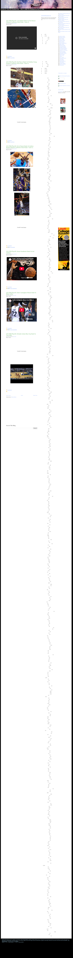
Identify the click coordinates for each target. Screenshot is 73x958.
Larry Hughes (45, 591)
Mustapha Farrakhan (47, 685)
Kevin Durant (12, 247)
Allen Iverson (45, 101)
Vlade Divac (45, 908)
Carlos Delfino (45, 202)
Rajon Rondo (45, 737)
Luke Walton (45, 612)
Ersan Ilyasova (46, 375)
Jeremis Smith (45, 478)
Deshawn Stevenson (47, 316)
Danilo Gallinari (46, 267)
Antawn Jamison (46, 125)
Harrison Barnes (46, 415)
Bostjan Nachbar (46, 170)
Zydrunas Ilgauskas (46, 935)
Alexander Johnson (46, 95)
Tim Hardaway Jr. (46, 870)
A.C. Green (45, 78)
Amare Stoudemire (13, 288)
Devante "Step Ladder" (47, 320)
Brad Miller (45, 172)
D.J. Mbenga (45, 255)
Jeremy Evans (45, 480)
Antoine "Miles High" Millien (48, 136)
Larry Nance (45, 593)
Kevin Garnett (45, 561)
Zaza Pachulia (45, 934)
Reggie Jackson (46, 752)
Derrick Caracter (46, 309)
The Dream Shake (62, 211)
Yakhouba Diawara (46, 927)
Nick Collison (45, 700)
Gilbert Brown (45, 398)
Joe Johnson (45, 499)
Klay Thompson (46, 569)
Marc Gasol (45, 619)
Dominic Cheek (46, 335)
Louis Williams (46, 608)
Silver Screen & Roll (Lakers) (64, 207)
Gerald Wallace (46, 393)
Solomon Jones (46, 830)
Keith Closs (45, 547)
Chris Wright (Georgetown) (48, 235)
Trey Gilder (45, 889)
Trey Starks (45, 891)
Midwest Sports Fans (62, 202)
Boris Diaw (45, 168)
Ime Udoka (45, 424)
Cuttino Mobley (46, 254)
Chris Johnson (46, 222)
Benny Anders (45, 156)
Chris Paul (45, 228)
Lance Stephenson (46, 585)
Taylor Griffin (45, 848)
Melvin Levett (45, 661)
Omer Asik (45, 708)
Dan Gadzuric (45, 266)
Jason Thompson (46, 465)
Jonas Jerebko (46, 513)
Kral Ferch (45, 572)
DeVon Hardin (45, 327)
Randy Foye (45, 742)
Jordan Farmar (46, 520)
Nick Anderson (46, 699)
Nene (44, 696)
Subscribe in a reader (62, 73)
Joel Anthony (45, 501)
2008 (43, 73)
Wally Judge (45, 912)
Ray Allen (45, 748)
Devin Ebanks (45, 324)
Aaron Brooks (45, 80)
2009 (43, 71)
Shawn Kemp (45, 823)
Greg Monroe (45, 405)
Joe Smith (45, 500)
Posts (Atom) (13, 397)
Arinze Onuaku (46, 143)
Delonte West (45, 294)
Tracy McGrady (46, 881)
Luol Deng (45, 614)
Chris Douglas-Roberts (47, 218)
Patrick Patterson (46, 715)
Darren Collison (46, 281)
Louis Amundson (46, 607)
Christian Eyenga (46, 236)
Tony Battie (45, 879)
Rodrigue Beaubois (46, 779)
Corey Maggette (46, 244)
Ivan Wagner (45, 430)
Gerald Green (45, 390)
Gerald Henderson (46, 392)
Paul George (45, 719)
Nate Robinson (46, 687)
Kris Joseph (45, 574)
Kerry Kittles (45, 558)
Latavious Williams (46, 596)
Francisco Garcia (46, 381)
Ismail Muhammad (46, 427)
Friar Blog (60, 190)
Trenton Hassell (46, 885)
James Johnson (46, 446)
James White (45, 451)
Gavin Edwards (46, 388)
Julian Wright (45, 538)
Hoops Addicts (61, 193)
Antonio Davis (45, 140)
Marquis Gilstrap (46, 643)
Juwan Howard (46, 542)
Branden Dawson (46, 175)
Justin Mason (45, 541)
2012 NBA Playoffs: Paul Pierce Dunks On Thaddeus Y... (49, 48)
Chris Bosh (45, 217)
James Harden (46, 444)
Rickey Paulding (46, 761)
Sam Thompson (46, 800)
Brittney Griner (45, 186)
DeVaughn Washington (47, 321)
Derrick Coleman (46, 310)
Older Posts (35, 395)
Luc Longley (45, 610)
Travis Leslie (45, 883)
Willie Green (45, 921)
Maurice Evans (46, 657)
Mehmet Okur (45, 660)
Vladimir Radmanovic (47, 910)
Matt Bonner (45, 652)
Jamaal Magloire (46, 439)
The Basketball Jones (62, 209)
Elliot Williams (45, 366)
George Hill (45, 389)
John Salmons (45, 509)
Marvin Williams (46, 649)
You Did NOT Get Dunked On (48, 931)
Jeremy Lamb (45, 481)
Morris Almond (45, 684)
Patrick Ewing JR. (46, 714)
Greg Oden (45, 407)
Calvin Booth (45, 197)
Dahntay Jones (46, 259)
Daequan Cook (46, 258)
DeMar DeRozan (46, 296)
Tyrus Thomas (45, 902)
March (44, 63)
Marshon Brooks (46, 646)
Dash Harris (45, 285)
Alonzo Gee (45, 102)
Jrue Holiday (45, 536)
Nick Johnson (45, 702)
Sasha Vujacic (45, 806)
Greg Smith (45, 408)
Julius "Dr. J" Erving (46, 539)
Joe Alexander (45, 497)
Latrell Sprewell (46, 597)
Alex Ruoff (45, 94)
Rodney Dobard (46, 773)
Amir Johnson (45, 109)
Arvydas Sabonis (46, 147)
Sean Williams (45, 811)
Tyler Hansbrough (46, 896)
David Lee (45, 286)
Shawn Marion (46, 825)
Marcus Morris (45, 630)
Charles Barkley (46, 212)
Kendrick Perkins (46, 551)
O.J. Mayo (45, 707)
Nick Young (45, 703)
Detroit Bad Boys (62, 188)
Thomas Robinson (46, 863)
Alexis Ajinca (45, 97)
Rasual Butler (45, 746)
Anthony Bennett (46, 126)
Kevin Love (45, 564)
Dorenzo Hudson (46, 346)
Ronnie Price (45, 784)
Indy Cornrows (61, 196)
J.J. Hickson (45, 431)
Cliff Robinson (45, 239)
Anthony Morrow (46, 129)
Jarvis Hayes (45, 457)
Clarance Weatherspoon (47, 237)
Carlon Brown (45, 199)
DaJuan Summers (46, 260)
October (45, 40)
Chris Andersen (46, 216)
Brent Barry (45, 182)
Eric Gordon (45, 373)
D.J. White (45, 256)
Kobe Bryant (45, 570)
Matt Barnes (45, 650)
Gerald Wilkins (46, 394)
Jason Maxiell (45, 459)
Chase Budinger (46, 214)
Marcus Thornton (46, 631)
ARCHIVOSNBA (61, 177)
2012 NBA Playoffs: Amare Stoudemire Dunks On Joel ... (49, 53)
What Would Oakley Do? (63, 213)
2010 (43, 70)
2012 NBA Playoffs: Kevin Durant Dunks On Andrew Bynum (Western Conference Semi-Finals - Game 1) (19, 146)
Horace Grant (45, 419)
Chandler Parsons (46, 208)
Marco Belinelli (46, 622)
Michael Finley (46, 666)
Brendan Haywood (46, 180)
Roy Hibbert (45, 787)
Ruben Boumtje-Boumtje (47, 788)
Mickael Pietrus (46, 670)
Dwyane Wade (46, 352)
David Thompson (46, 289)
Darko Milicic (45, 275)
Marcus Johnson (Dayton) (48, 627)
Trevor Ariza (45, 887)
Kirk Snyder (45, 568)
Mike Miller (45, 673)
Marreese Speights (46, 645)
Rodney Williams (46, 777)
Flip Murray (45, 379)
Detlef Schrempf (46, 319)
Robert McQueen (46, 767)
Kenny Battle (45, 554)
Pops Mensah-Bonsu (47, 731)
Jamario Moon (45, 440)
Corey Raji (45, 245)
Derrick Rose (45, 313)
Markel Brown (45, 639)
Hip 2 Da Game (63, 114)
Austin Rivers (45, 148)
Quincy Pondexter (46, 735)
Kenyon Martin (46, 555)
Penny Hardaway (46, 725)
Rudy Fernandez (46, 791)
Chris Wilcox (45, 232)
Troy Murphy (45, 892)
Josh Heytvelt (45, 528)
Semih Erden (45, 813)
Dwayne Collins (46, 350)
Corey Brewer (45, 243)
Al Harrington (45, 84)
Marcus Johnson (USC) (47, 629)
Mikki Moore (45, 676)
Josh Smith (45, 535)
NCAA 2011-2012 (46, 692)
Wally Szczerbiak (46, 914)
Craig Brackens (46, 251)
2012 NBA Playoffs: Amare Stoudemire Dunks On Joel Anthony (20, 252)
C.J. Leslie (45, 194)
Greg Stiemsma (46, 409)
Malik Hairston (45, 616)
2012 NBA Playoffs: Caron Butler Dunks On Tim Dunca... (49, 45)
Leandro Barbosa (46, 599)
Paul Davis (45, 718)
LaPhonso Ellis (46, 588)
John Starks (45, 511)
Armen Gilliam (45, 144)
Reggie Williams (46, 754)
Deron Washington (46, 305)
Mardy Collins (45, 633)
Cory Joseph (45, 248)
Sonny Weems (46, 832)
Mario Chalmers (46, 634)
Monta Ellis (45, 681)
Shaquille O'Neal (46, 821)
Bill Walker (45, 159)
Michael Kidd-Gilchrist (47, 669)
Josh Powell (45, 532)
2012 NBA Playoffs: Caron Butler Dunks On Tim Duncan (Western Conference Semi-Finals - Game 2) (20, 21)
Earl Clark (45, 354)
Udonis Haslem (46, 904)
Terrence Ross (46, 855)
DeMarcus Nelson (46, 298)
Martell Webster (46, 647)
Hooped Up (61, 192)
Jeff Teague (45, 476)
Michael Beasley (46, 665)
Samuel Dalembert (46, 804)
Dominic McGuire (46, 336)
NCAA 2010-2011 (46, 691)
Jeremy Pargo (45, 482)
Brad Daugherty (46, 171)
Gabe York (45, 385)
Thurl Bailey (45, 866)
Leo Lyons (45, 603)
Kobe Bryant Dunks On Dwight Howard (63, 18)
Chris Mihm (45, 225)
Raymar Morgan (46, 750)
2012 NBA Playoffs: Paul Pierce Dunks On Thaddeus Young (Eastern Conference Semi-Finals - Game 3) (21, 62)
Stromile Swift (45, 844)
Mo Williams (45, 679)
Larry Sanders (45, 595)
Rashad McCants (46, 744)
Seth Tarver (45, 817)
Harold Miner (45, 413)
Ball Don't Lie (61, 178)
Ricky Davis (45, 763)
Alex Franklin (45, 91)
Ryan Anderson (46, 795)
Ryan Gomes (45, 796)
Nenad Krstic (45, 695)
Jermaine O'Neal (46, 484)
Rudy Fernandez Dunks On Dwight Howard (64, 24)
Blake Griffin (45, 162)
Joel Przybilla (45, 503)
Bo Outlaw (45, 164)
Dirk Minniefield (46, 331)
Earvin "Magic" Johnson (47, 355)
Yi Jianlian (45, 930)
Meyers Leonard (46, 664)
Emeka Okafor (45, 369)
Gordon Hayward (46, 402)
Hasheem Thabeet (46, 416)
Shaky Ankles (61, 206)
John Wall (45, 512)
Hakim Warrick (46, 412)
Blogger (17, 941)
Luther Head (45, 615)
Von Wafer (45, 911)
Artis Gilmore (45, 145)
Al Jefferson (45, 87)
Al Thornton (45, 88)
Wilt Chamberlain (46, 925)
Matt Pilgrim (45, 653)
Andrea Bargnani (46, 117)
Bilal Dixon (45, 157)
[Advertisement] (22, 15)
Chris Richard (45, 229)
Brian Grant (45, 185)
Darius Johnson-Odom (47, 273)
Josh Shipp (45, 534)
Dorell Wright (45, 344)
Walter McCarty (46, 915)
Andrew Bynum (46, 122)
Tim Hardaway (46, 869)
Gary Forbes (45, 386)
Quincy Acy (45, 734)
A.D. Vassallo (45, 79)
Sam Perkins (45, 799)
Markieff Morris (46, 641)
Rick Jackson (45, 760)
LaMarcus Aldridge (46, 584)
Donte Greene (45, 343)
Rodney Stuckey (46, 776)
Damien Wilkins (46, 264)
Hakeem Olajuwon (46, 411)
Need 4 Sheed (61, 205)
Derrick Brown (45, 308)
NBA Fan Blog (61, 203)
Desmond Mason (46, 317)
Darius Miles (45, 274)
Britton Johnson (46, 187)
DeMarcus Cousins (46, 297)
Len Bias (44, 601)
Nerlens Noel (45, 698)
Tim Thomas (45, 872)
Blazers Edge (61, 181)
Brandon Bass (45, 176)
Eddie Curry (45, 359)
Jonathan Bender (46, 516)
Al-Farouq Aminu (46, 90)
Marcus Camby (46, 623)
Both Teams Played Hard (63, 182)
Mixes (44, 677)
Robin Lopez (45, 769)
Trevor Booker (45, 888)
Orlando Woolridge (46, 711)
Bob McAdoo (45, 166)
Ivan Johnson (45, 428)
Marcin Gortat (45, 620)
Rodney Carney (46, 772)
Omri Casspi (45, 710)
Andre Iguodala (46, 114)
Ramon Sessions (46, 739)
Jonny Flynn (45, 518)
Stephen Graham (46, 837)
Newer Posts (8, 395)
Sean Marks (45, 810)
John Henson (45, 508)
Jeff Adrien (45, 470)
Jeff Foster (45, 471)
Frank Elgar (45, 382)
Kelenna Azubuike (46, 549)
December (45, 37)
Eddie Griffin (45, 360)
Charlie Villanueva (46, 213)
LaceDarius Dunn (46, 581)
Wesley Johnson (46, 916)
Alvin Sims (45, 106)
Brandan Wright (46, 174)
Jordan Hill (45, 523)
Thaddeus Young (46, 860)
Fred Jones (45, 383)
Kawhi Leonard (46, 546)
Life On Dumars (61, 200)
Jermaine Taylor (46, 485)
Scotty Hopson (46, 809)
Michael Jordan (46, 668)
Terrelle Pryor (45, 850)
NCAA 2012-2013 (46, 693)
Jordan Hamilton (46, 522)
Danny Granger (46, 268)
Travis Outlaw (45, 884)
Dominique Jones (46, 339)
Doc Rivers (45, 333)
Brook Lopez (45, 189)
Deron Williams (46, 306)
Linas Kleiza (45, 605)
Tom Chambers (46, 876)
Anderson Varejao (46, 110)
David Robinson (46, 287)
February (45, 64)
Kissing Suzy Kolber (62, 197)
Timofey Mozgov (46, 873)
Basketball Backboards (63, 179)
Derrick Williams (46, 314)
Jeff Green (45, 473)
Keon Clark (45, 557)
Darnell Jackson (46, 277)
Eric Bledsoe (45, 371)
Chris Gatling (45, 220)
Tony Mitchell (45, 880)
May (44, 43)
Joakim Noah (45, 494)
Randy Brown (45, 741)
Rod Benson (45, 771)
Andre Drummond (46, 113)
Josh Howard (45, 530)
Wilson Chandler (46, 923)
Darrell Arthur (45, 278)
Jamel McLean (46, 442)
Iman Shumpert (46, 423)
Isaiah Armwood (46, 425)
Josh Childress (46, 527)
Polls (44, 730)
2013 (43, 34)
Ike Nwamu (45, 421)
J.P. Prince (45, 432)
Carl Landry (45, 198)
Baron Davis (45, 152)
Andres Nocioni (46, 120)
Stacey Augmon (46, 834)
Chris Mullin (45, 226)
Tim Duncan (45, 868)
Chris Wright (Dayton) (47, 233)
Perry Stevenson (46, 726)
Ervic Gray (45, 377)
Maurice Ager (45, 656)
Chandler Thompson (47, 209)
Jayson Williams (46, 469)
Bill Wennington (46, 160)
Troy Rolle (45, 893)
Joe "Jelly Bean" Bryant (47, 496)
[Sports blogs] (62, 83)
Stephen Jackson (46, 838)
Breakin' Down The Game (63, 183)
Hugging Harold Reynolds (63, 195)
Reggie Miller (45, 753)
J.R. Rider (45, 435)
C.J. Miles (45, 195)
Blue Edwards (45, 163)
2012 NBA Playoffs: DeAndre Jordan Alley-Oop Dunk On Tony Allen (21, 334)
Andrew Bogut (45, 121)
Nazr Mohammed (46, 688)
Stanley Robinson (46, 836)
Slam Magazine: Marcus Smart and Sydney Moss (68, 101)
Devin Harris (45, 325)
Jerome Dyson (46, 486)
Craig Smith (45, 252)
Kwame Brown (46, 578)
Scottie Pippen (46, 807)
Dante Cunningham (13, 329)
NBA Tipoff (60, 204)
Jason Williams (46, 466)
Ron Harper (45, 781)
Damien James (46, 263)
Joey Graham (45, 505)
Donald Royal (45, 342)
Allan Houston (45, 99)
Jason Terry (45, 463)
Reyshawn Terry (46, 757)
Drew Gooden (45, 347)
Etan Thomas (45, 378)
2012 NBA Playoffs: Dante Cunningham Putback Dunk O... (49, 56)
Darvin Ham (45, 283)
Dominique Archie (46, 337)
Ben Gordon (45, 153)
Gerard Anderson (46, 396)
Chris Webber (45, 231)
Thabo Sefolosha (46, 859)
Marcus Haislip (46, 626)
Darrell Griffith (45, 279)
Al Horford (45, 86)
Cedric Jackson (46, 206)
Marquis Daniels (46, 642)
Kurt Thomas (45, 577)
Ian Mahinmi (45, 420)
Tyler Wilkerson (46, 899)
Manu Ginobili (45, 618)
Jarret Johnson (46, 455)
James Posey (45, 447)
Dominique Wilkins (46, 340)
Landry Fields (45, 587)
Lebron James (45, 600)
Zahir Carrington (46, 933)
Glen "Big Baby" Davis (47, 400)
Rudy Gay (45, 792)
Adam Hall (45, 82)
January (45, 66)
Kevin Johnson (46, 562)
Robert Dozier (45, 764)
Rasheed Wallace (46, 745)
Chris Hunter (45, 221)
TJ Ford (44, 875)
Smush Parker (45, 829)
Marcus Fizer (45, 624)
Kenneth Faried (46, 553)
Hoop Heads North (62, 191)
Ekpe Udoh (45, 363)
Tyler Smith (45, 898)
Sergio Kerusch (46, 815)
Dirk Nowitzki (45, 332)
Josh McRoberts (46, 531)
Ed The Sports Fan (63, 97)
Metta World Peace (46, 662)
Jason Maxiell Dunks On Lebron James (63, 26)
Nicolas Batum (46, 704)
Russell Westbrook (46, 794)
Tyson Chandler (46, 903)
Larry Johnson (45, 592)
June (44, 42)
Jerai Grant (45, 477)
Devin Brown (45, 323)
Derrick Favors (46, 312)
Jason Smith (45, 462)
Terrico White (45, 857)
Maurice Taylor (46, 658)
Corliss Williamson (46, 247)
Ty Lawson (45, 895)
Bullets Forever (61, 186)
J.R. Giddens (45, 434)
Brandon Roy (45, 178)
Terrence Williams (46, 856)
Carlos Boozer (45, 201)
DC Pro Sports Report (62, 187)
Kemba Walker (46, 550)
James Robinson (46, 448)
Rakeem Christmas (46, 738)
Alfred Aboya (45, 98)
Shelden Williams (46, 827)
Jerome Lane (45, 488)
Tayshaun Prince (46, 849)
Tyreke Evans (45, 900)
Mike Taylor (45, 675)
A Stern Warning (61, 175)
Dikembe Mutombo (46, 328)
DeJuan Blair (45, 293)
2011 (43, 68)
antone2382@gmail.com (46, 15)
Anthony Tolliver (46, 134)
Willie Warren (45, 922)
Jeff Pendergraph (46, 474)
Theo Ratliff (45, 861)
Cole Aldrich (45, 241)
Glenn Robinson (46, 401)
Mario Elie (45, 635)
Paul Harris (45, 721)
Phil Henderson (46, 729)
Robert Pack (45, 768)
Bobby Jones (45, 167)
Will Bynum (45, 919)
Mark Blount (45, 638)
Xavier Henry (45, 926)
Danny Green (45, 270)
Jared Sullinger (46, 454)
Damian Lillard (46, 262)
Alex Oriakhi (45, 92)
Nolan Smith (45, 706)
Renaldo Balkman (46, 756)
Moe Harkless (45, 680)
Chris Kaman (45, 224)
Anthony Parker (46, 130)
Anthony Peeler (46, 132)
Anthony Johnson (46, 128)
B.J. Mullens (45, 151)
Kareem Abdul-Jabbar (47, 543)
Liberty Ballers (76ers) (62, 199)
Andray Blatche (46, 111)
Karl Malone (45, 545)
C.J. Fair (44, 193)
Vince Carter (45, 907)
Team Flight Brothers (62, 208)
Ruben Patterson (46, 790)
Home (22, 395)
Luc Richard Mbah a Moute (48, 611)
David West (45, 290)
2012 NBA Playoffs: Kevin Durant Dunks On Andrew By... (49, 51)
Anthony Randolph (46, 133)
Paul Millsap (45, 722)
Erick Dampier (45, 374)
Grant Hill (45, 404)
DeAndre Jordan (46, 291)
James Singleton (46, 450)
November (45, 38)
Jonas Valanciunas (46, 515)
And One (60, 176)
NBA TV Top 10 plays (47, 689)
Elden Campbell (46, 365)
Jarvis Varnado (46, 458)
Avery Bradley (45, 149)
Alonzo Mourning (46, 103)
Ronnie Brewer (46, 783)
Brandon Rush (46, 179)
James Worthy (45, 453)
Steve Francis (45, 841)
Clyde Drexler (45, 240)
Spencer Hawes (46, 833)
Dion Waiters (45, 329)
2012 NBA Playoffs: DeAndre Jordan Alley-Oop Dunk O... (49, 59)
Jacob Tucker (45, 438)
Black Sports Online (62, 180)
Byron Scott (45, 191)
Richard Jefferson (46, 758)
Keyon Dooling (46, 566)
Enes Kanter (45, 370)
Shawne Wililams (46, 826)
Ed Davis (44, 356)
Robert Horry (45, 765)
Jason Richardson (46, 461)
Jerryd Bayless (46, 492)
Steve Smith (45, 842)
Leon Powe (45, 604)
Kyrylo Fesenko (46, 580)
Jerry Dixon (45, 489)
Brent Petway (45, 183)
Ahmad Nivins (45, 83)
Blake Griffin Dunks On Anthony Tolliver (63, 20)
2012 (43, 35)
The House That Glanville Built (64, 212)
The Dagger (61, 210)
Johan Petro (45, 507)
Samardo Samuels (46, 803)
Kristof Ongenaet (46, 576)
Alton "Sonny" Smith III (47, 105)
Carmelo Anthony (46, 203)
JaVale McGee (46, 467)
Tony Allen (45, 877)
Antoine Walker (46, 137)
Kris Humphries (46, 573)
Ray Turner (45, 749)
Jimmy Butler (45, 493)
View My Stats (61, 89)
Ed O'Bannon (45, 358)
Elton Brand (45, 367)
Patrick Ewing (45, 712)
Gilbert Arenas (45, 397)
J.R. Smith (45, 436)
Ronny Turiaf (45, 786)
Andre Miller (45, 115)
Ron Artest (45, 780)
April (44, 61)
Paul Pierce (45, 723)
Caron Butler (12, 57)
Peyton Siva (45, 727)
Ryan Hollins (45, 798)
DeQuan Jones (46, 301)
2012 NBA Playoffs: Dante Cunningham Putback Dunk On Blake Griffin (21, 293)
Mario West (45, 637)
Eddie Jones (45, 362)
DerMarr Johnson (46, 304)
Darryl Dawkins (46, 282)
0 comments (9, 56)
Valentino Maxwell (46, 906)
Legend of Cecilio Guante (63, 198)
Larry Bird (45, 589)
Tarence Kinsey (46, 846)
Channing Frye (46, 210)
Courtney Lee (45, 249)
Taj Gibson (45, 845)
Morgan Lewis (45, 683)
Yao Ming (45, 929)
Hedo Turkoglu (46, 417)
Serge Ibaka (45, 814)
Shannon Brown (46, 819)
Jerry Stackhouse (46, 490)
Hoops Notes (61, 194)
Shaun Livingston (46, 822)
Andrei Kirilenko (46, 118)
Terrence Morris (46, 853)
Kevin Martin (45, 565)
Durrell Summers (46, 348)
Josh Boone (45, 526)
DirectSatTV (60, 91)
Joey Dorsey (45, 504)
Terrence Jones (46, 852)
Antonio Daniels (46, 138)
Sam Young (45, 802)
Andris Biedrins (46, 124)
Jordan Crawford (46, 519)
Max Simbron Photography (63, 201)
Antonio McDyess (46, 141)
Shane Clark (45, 818)
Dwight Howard (46, 351)
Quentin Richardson (47, 733)
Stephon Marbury (46, 840)
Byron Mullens (45, 190)
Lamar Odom (45, 582)
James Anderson (46, 443)
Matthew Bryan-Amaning (47, 654)
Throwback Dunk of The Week (48, 864)
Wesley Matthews (46, 918)
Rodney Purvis (46, 775)
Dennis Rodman (46, 300)
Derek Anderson (46, 302)
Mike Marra (45, 672)
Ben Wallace (45, 155)
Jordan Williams (46, 524)
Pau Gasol (45, 716)
